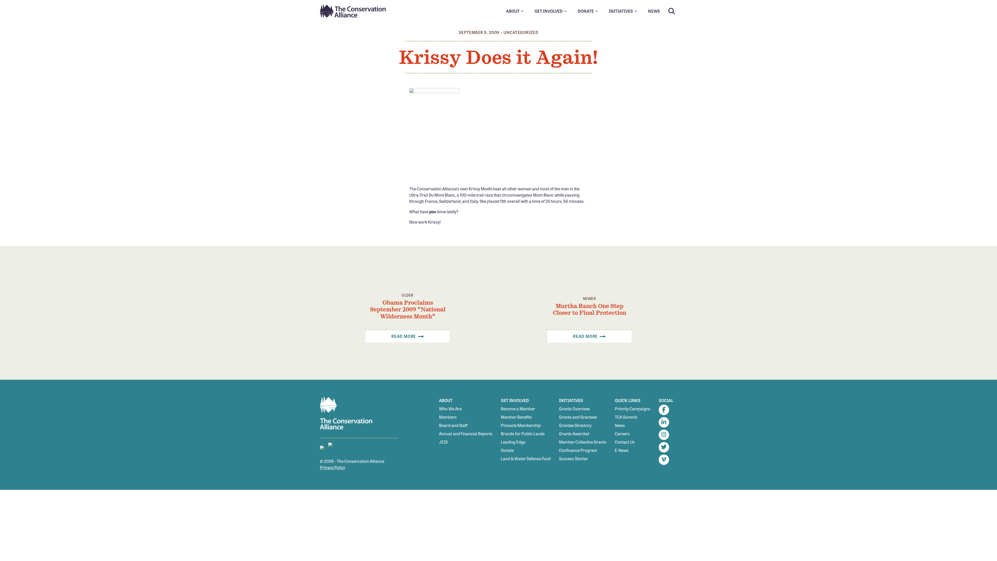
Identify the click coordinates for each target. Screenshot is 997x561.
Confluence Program (578, 450)
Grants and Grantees (578, 417)
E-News (622, 450)
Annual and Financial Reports (466, 434)
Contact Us (625, 442)
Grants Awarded (574, 434)
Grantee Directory (575, 425)
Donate (507, 450)
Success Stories (573, 459)
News (620, 425)
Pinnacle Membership (521, 425)
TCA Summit (626, 417)
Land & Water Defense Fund (526, 459)
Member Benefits (516, 417)
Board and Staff (453, 425)
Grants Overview (574, 409)
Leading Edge (513, 442)
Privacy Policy (332, 467)
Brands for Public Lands (523, 434)
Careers (622, 434)
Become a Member (518, 409)
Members (448, 417)
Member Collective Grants (583, 442)
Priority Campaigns (632, 409)
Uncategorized (520, 32)
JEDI (443, 442)
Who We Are (450, 409)
